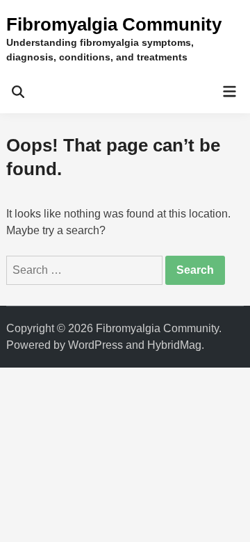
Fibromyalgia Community (114, 24)
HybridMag (174, 345)
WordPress (95, 345)
